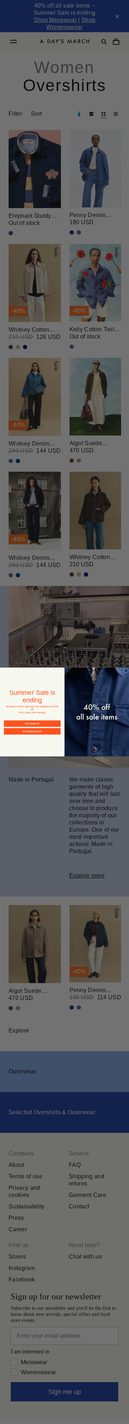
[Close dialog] (126, 671)
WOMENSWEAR (32, 726)
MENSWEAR (32, 718)
